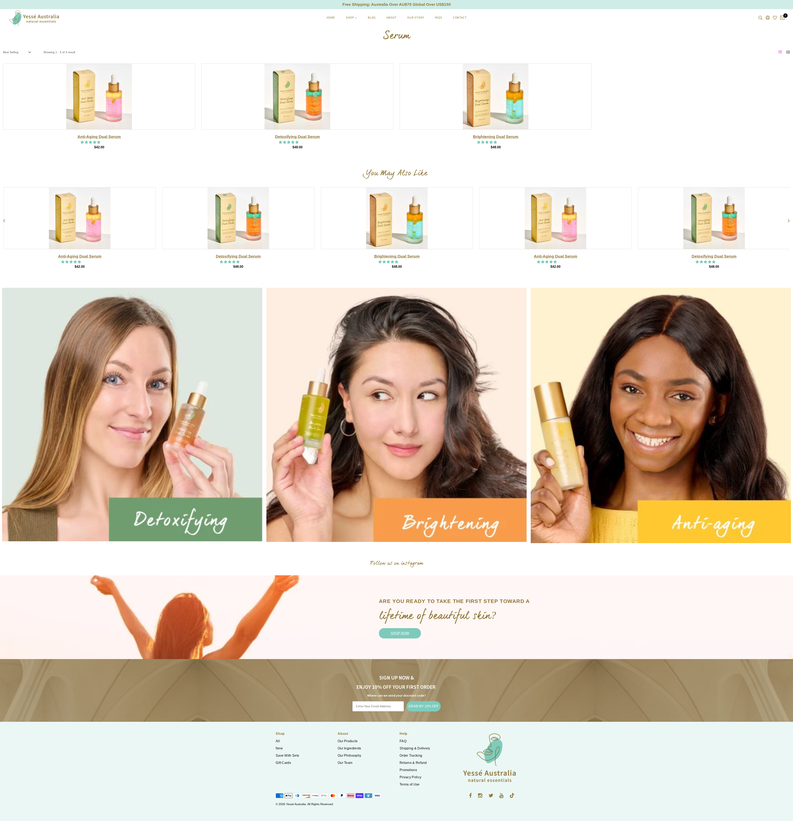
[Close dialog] (783, 360)
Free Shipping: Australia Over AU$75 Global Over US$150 (396, 4)
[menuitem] (331, 17)
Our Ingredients (349, 748)
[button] (91, 142)
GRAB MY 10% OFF (423, 706)
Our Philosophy (349, 755)
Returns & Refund (413, 762)
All (278, 741)
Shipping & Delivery (415, 748)
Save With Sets (287, 755)
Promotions (408, 770)
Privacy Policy (410, 777)
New (279, 748)
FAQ (403, 741)
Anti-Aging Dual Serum (99, 136)
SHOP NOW (400, 633)
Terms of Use (410, 784)
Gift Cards (283, 762)
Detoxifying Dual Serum (297, 136)
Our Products (348, 741)
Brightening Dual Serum (495, 136)
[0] (782, 18)
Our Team (345, 762)
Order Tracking (411, 755)
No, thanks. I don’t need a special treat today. (668, 457)
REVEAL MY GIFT (668, 445)
